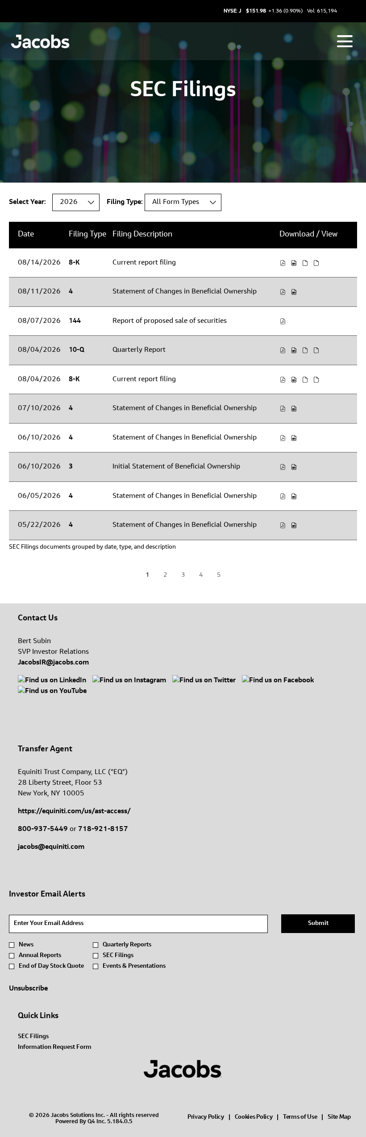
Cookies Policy (254, 1118)
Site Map (339, 1118)
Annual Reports (40, 956)
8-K (74, 263)
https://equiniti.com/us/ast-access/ (74, 811)
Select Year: (27, 202)
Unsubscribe (28, 988)
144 (75, 321)
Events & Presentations (134, 966)
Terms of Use (300, 1118)
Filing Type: (125, 202)
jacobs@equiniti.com (51, 847)
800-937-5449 (43, 829)
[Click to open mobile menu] (344, 41)
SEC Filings (118, 956)
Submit (318, 924)
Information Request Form (65, 1047)
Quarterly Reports (127, 945)
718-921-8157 (103, 829)
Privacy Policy (205, 1118)
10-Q (76, 350)
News (26, 945)
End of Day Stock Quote (51, 966)
